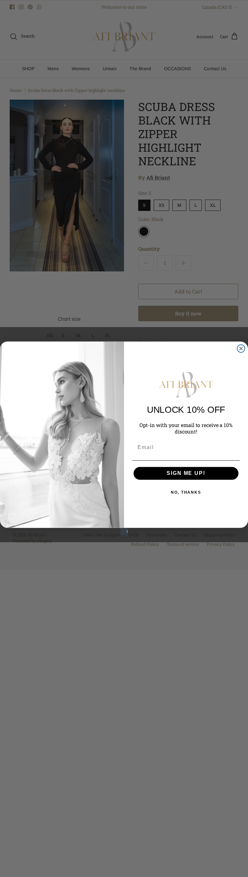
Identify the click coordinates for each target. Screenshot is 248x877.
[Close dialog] (241, 349)
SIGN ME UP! (186, 473)
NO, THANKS (186, 492)
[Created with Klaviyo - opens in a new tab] (124, 532)
